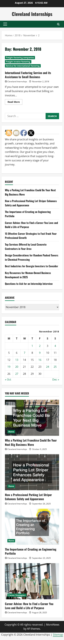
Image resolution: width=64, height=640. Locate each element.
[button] (5, 24)
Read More (15, 102)
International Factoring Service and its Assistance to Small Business (28, 75)
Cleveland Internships (32, 14)
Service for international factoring (23, 65)
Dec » (55, 379)
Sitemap (58, 634)
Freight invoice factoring (18, 61)
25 (55, 367)
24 (47, 367)
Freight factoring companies (20, 57)
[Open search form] (58, 24)
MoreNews (52, 624)
